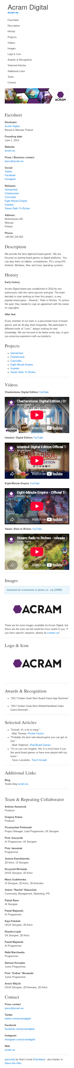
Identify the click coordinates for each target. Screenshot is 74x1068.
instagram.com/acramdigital (20, 1039)
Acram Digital (12, 126)
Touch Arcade (39, 760)
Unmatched (11, 189)
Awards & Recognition (20, 60)
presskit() (10, 1059)
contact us (53, 633)
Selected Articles (17, 65)
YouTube (44, 392)
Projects (12, 37)
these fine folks (13, 1063)
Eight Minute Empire (16, 201)
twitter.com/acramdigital (18, 1018)
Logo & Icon (14, 54)
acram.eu (13, 12)
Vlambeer (39, 1059)
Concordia (10, 197)
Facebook (10, 175)
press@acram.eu (14, 161)
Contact (12, 82)
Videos (11, 43)
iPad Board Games (40, 745)
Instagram (10, 179)
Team (11, 77)
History (11, 31)
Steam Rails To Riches (17, 208)
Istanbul (9, 204)
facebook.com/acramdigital (19, 1029)
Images (12, 48)
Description (14, 25)
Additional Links (16, 71)
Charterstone (12, 193)
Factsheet (13, 20)
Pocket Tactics (36, 733)
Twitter (8, 171)
